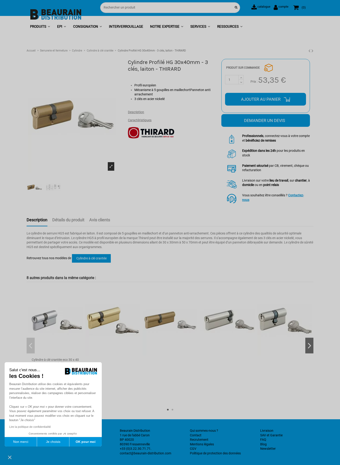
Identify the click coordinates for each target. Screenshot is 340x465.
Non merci (20, 442)
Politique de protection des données (215, 453)
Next (309, 345)
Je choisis (53, 442)
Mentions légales (202, 444)
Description (136, 112)
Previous (31, 345)
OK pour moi (86, 442)
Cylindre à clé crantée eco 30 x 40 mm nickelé (55, 361)
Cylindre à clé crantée (91, 258)
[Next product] (312, 51)
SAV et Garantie (271, 435)
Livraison (266, 430)
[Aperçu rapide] (55, 354)
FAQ (263, 439)
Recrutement (199, 439)
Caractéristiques (139, 120)
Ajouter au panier (261, 99)
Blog (263, 444)
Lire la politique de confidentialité (30, 427)
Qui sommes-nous (203, 430)
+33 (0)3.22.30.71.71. (135, 448)
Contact (195, 435)
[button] (40, 27)
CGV (193, 448)
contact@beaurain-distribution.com (145, 453)
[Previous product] (310, 51)
